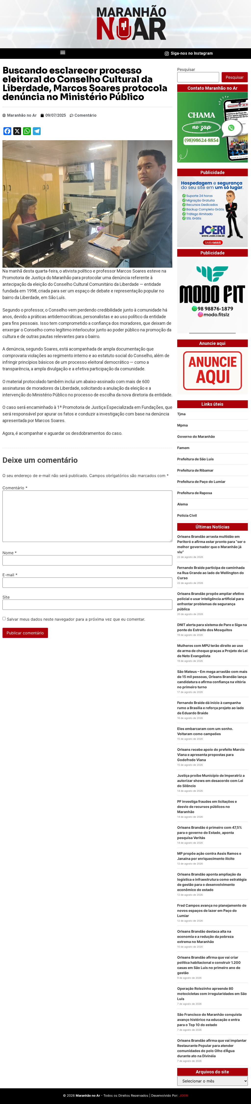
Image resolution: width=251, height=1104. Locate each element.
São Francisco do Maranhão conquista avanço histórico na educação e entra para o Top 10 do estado (209, 1019)
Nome (9, 553)
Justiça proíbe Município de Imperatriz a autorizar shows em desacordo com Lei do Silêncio (211, 780)
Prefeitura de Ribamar (195, 470)
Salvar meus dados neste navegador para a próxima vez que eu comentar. (76, 619)
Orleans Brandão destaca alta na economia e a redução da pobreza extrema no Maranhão (205, 936)
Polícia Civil (187, 515)
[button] (63, 52)
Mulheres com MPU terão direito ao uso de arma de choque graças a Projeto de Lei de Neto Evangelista (212, 650)
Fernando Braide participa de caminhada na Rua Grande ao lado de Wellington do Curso (211, 572)
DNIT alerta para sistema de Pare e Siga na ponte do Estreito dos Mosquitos (212, 627)
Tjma (181, 414)
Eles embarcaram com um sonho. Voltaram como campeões (205, 731)
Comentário (14, 488)
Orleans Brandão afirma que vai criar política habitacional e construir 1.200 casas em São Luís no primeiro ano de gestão (209, 965)
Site (6, 597)
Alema (182, 504)
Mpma (182, 425)
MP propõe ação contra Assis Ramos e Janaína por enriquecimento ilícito (209, 856)
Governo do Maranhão (196, 436)
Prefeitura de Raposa (194, 493)
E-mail (9, 575)
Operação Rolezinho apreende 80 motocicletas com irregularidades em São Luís (212, 993)
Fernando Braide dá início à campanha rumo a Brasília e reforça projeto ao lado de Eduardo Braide (210, 708)
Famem (183, 448)
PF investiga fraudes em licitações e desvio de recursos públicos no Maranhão (207, 806)
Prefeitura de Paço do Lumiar (201, 481)
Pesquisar (186, 69)
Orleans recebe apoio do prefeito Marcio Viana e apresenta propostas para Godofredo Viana (211, 754)
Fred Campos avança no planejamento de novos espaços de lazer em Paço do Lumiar (211, 910)
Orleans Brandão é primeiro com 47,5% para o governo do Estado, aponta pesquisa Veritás (209, 832)
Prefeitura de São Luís (195, 459)
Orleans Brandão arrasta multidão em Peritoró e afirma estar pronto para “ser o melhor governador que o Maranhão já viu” (211, 544)
